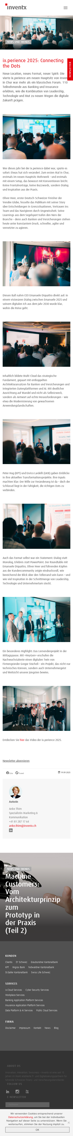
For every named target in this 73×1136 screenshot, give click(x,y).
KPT (7, 967)
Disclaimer (10, 1028)
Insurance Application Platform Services (25, 1005)
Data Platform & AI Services (19, 1010)
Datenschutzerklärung (20, 1117)
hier (22, 740)
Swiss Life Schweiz (40, 972)
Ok (37, 1129)
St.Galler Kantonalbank (16, 972)
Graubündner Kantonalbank (44, 962)
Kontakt (37, 1028)
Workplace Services (15, 995)
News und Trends (18, 42)
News (47, 1028)
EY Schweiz (21, 962)
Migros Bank (18, 967)
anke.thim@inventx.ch (22, 825)
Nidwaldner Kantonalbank (41, 967)
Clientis (8, 962)
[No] (68, 1122)
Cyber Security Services (37, 990)
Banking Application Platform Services (24, 1000)
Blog (56, 1028)
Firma (9, 1021)
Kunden (10, 955)
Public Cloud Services (46, 1010)
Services (11, 983)
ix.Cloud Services (13, 990)
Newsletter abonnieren (16, 761)
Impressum (24, 1028)
